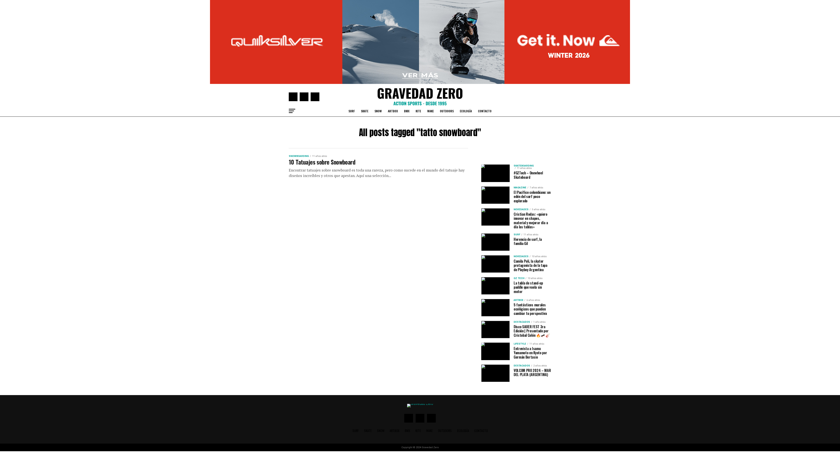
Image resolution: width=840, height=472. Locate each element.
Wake (430, 111)
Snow (378, 111)
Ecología (466, 111)
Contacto (485, 111)
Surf (351, 111)
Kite (418, 111)
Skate (364, 111)
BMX (407, 111)
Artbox (393, 111)
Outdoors (447, 111)
